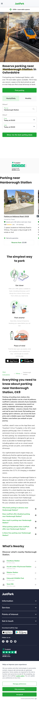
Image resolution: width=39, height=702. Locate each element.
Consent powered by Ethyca (27, 698)
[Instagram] (7, 641)
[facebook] (3, 641)
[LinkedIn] (15, 641)
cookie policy (20, 676)
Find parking (19, 90)
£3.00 (19, 242)
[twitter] (11, 641)
